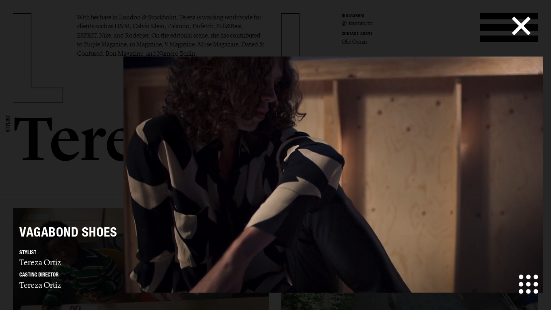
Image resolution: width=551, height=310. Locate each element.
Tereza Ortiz (40, 262)
